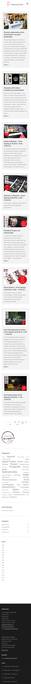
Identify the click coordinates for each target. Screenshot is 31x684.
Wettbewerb (5, 497)
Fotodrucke (4, 467)
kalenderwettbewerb (9, 480)
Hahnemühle (9, 472)
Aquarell (11, 457)
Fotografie (14, 467)
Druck (20, 462)
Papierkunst (26, 489)
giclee (4, 469)
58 (17, 424)
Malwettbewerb (8, 487)
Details (5, 65)
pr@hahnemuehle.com (8, 625)
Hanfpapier (26, 472)
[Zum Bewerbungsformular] (8, 443)
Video (27, 494)
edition (26, 462)
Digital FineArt (9, 461)
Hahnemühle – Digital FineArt (11, 666)
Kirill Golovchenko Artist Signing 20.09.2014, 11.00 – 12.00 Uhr (13, 397)
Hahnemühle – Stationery (10, 681)
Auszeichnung (20, 456)
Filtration (5, 464)
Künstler (25, 482)
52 (10, 424)
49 (18, 422)
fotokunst (26, 467)
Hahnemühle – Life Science (10, 674)
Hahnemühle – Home (9, 678)
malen (18, 485)
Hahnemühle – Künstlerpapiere (12, 670)
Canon (27, 456)
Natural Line (5, 490)
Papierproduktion (6, 492)
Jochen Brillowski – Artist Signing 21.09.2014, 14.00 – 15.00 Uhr (13, 143)
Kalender (26, 477)
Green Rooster (25, 469)
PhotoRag (26, 492)
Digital (27, 459)
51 (26, 422)
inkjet (26, 475)
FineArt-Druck (24, 464)
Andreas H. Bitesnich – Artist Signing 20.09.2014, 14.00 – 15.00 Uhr (14, 198)
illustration (17, 475)
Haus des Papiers (7, 475)
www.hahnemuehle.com (8, 627)
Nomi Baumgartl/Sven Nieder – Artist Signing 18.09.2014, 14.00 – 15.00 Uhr (15, 332)
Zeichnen (13, 497)
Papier (16, 489)
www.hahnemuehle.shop (11, 629)
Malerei (26, 485)
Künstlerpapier (8, 485)
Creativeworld (6, 459)
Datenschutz (5, 650)
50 (22, 422)
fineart (14, 464)
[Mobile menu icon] (27, 4)
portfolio (10, 494)
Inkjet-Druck (6, 477)
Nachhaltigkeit (25, 487)
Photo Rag (4, 494)
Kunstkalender (5, 482)
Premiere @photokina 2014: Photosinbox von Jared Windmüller (14, 34)
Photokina (16, 492)
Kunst (26, 480)
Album (3, 456)
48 (15, 422)
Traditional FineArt (19, 495)
